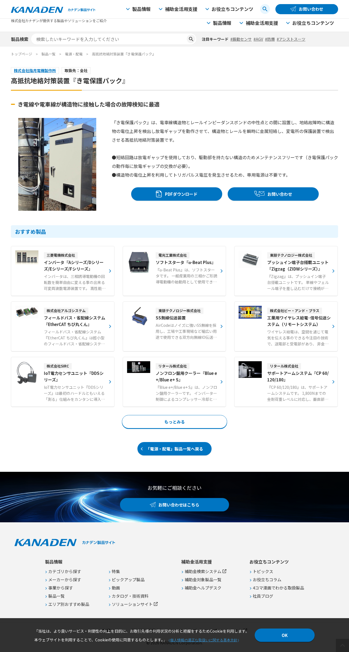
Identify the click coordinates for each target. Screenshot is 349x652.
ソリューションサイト (132, 604)
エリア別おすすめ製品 (68, 604)
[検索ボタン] (265, 9)
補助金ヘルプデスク (203, 588)
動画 (116, 588)
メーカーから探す (64, 579)
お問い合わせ (311, 9)
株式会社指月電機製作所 (35, 70)
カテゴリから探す (64, 571)
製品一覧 (48, 54)
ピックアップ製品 (128, 579)
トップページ (21, 54)
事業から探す (60, 588)
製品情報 (141, 8)
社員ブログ (263, 596)
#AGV (258, 39)
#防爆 (270, 39)
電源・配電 (74, 54)
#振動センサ (241, 39)
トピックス (263, 571)
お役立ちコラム (267, 579)
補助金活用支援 (181, 8)
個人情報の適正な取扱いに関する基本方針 (203, 640)
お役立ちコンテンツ (232, 8)
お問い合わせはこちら (178, 505)
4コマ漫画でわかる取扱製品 (278, 588)
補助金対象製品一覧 (203, 579)
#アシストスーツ (291, 39)
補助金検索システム (203, 571)
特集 (116, 571)
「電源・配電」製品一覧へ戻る (174, 449)
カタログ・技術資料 (130, 596)
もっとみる (174, 422)
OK (285, 635)
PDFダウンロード (181, 194)
